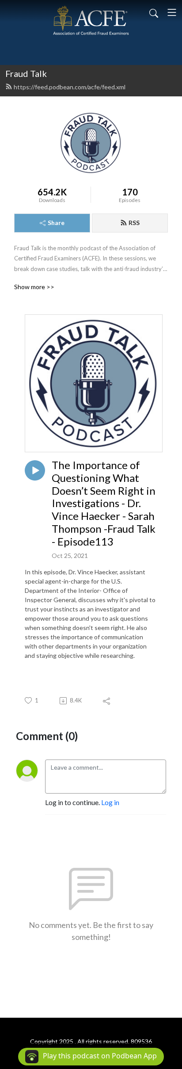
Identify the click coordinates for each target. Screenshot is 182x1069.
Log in (110, 802)
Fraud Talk (26, 73)
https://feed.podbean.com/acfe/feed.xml (69, 87)
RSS (134, 222)
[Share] (107, 701)
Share (56, 222)
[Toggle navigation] (172, 12)
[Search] (154, 12)
